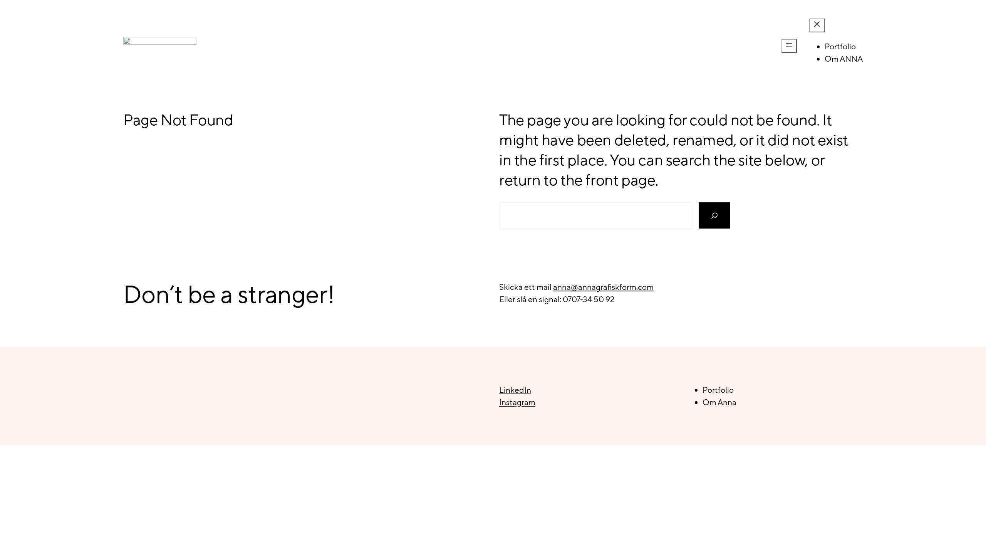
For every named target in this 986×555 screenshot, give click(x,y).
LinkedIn (515, 390)
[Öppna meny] (789, 46)
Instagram (517, 402)
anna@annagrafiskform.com (603, 287)
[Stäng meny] (817, 25)
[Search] (714, 215)
